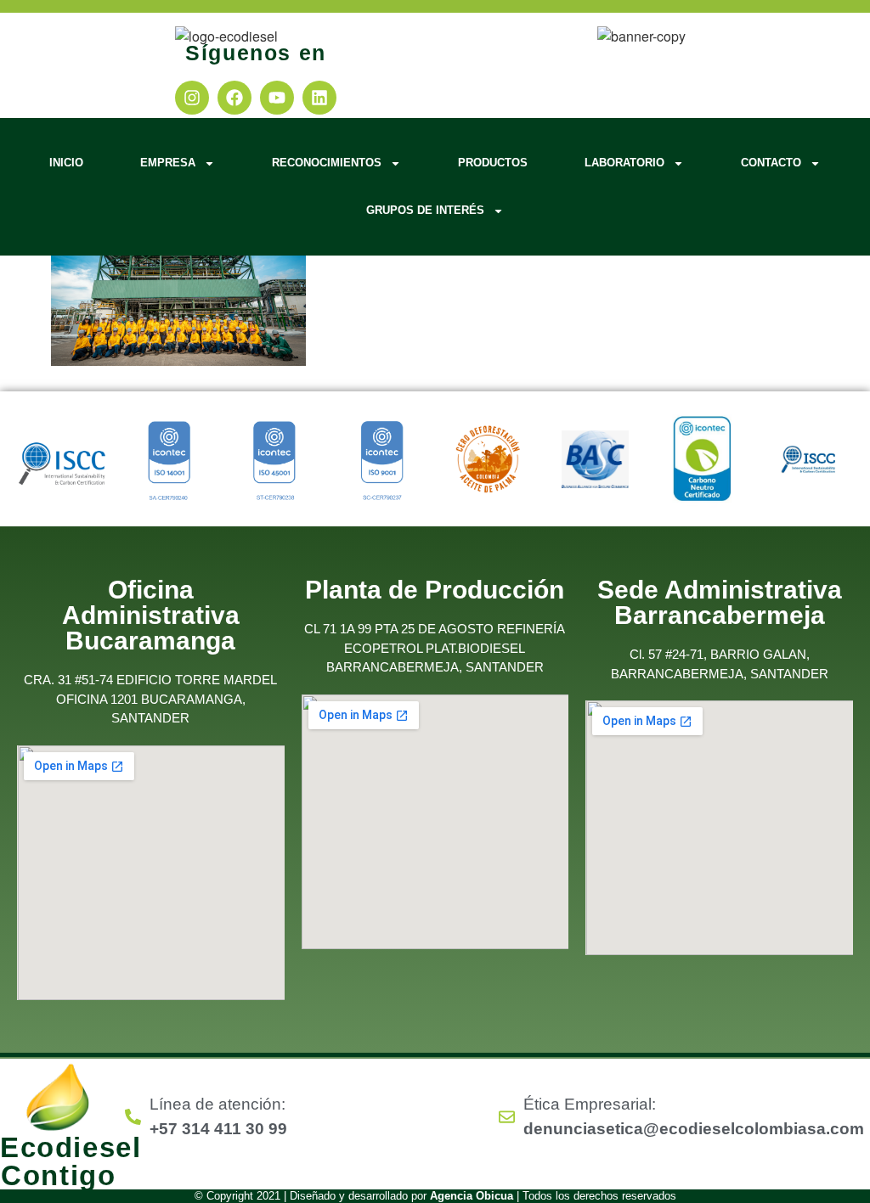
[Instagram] (192, 98)
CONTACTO (771, 162)
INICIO (66, 162)
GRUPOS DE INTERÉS (425, 210)
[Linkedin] (319, 98)
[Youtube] (277, 98)
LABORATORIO (624, 162)
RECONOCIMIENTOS (326, 162)
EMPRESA (167, 162)
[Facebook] (234, 98)
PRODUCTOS (493, 162)
